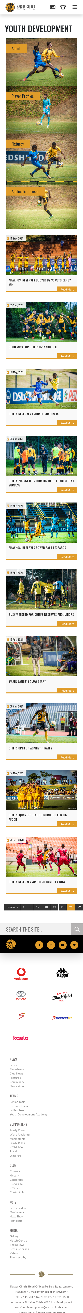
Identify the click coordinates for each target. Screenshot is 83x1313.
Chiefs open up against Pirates (30, 748)
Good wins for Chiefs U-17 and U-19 (33, 347)
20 (62, 907)
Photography (18, 1257)
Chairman (16, 1171)
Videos (14, 1253)
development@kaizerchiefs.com (46, 1307)
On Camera (17, 1212)
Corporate (16, 1179)
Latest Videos (18, 1208)
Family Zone (17, 1130)
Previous (12, 907)
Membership (17, 1138)
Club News (16, 1073)
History (14, 1175)
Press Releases (19, 1249)
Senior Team (17, 1101)
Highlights (16, 1220)
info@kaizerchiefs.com (51, 1291)
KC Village (16, 1184)
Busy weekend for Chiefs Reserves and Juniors (41, 614)
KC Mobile (16, 1147)
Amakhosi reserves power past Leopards (37, 547)
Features (15, 1077)
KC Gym (15, 1188)
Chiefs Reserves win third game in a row (37, 882)
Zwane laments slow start (27, 681)
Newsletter (17, 1086)
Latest (14, 1065)
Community (17, 1082)
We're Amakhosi (20, 1134)
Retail (13, 1151)
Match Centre (18, 1240)
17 (37, 907)
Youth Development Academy (28, 1114)
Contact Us (17, 1192)
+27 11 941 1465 (29, 1297)
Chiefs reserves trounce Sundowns (34, 414)
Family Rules (17, 1143)
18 (46, 907)
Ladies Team (17, 1110)
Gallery (14, 1236)
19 (54, 907)
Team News (17, 1069)
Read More (67, 289)
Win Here (16, 1155)
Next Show (17, 1216)
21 (71, 907)
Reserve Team (19, 1106)
